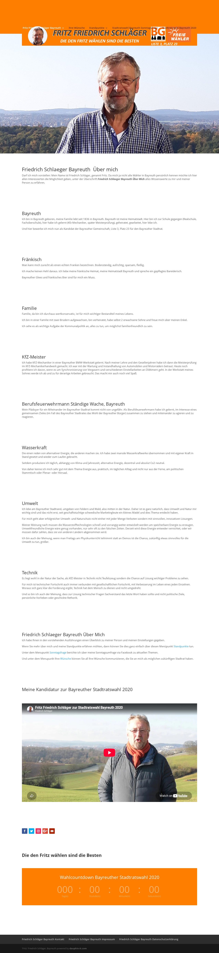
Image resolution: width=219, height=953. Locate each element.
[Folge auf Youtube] (52, 831)
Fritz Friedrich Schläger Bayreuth (42, 28)
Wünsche (65, 658)
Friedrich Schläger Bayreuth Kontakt (43, 939)
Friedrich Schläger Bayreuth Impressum (92, 939)
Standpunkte (96, 28)
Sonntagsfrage (58, 652)
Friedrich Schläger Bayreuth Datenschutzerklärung (148, 939)
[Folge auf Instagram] (38, 831)
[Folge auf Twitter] (31, 831)
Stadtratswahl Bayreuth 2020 (179, 28)
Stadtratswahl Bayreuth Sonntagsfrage (135, 28)
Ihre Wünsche (77, 28)
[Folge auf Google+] (45, 831)
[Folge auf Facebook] (24, 831)
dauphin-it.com (78, 948)
